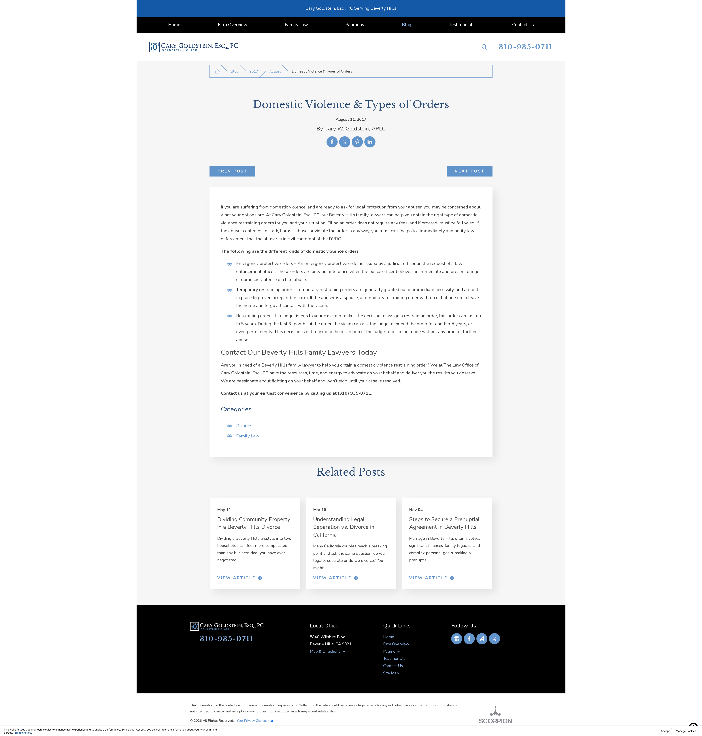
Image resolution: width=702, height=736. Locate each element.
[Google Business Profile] (456, 638)
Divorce (243, 426)
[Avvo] (482, 638)
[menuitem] (174, 25)
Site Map (391, 673)
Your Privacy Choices (252, 720)
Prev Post (233, 171)
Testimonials (394, 658)
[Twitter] (494, 638)
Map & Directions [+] (328, 651)
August (275, 71)
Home (388, 637)
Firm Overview (396, 644)
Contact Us (393, 666)
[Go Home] (217, 71)
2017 (253, 71)
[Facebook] (469, 638)
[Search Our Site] (484, 47)
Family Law (247, 436)
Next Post (470, 171)
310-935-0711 (526, 47)
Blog (235, 71)
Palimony (391, 651)
